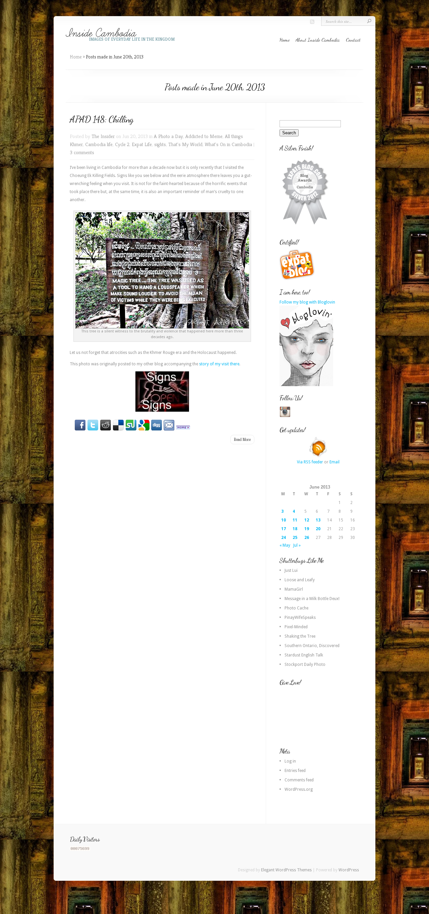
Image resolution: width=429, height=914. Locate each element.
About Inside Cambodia (318, 40)
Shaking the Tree (300, 636)
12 (306, 520)
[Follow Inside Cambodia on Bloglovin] (306, 384)
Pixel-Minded (296, 627)
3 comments (82, 152)
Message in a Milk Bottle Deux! (312, 598)
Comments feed (299, 780)
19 (306, 529)
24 (283, 537)
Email (334, 462)
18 (295, 529)
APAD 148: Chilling (101, 119)
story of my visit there (219, 364)
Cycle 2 (122, 144)
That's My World (185, 144)
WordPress (349, 870)
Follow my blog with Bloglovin (307, 302)
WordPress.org (299, 789)
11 (295, 520)
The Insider (103, 136)
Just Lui (291, 570)
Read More (242, 439)
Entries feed (295, 770)
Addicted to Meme (204, 136)
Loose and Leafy (300, 580)
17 (283, 529)
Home (285, 40)
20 (318, 529)
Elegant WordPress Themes (286, 870)
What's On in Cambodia (228, 144)
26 (306, 537)
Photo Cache (296, 608)
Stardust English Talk (304, 655)
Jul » (297, 545)
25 (295, 537)
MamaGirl (294, 589)
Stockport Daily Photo (305, 664)
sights (160, 144)
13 (318, 520)
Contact (353, 40)
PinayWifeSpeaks (300, 617)
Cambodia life (99, 144)
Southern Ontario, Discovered (312, 645)
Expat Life (142, 144)
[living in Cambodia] (298, 279)
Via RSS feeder (310, 462)
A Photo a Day (168, 136)
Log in (290, 761)
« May (285, 545)
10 (283, 520)
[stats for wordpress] (80, 849)
